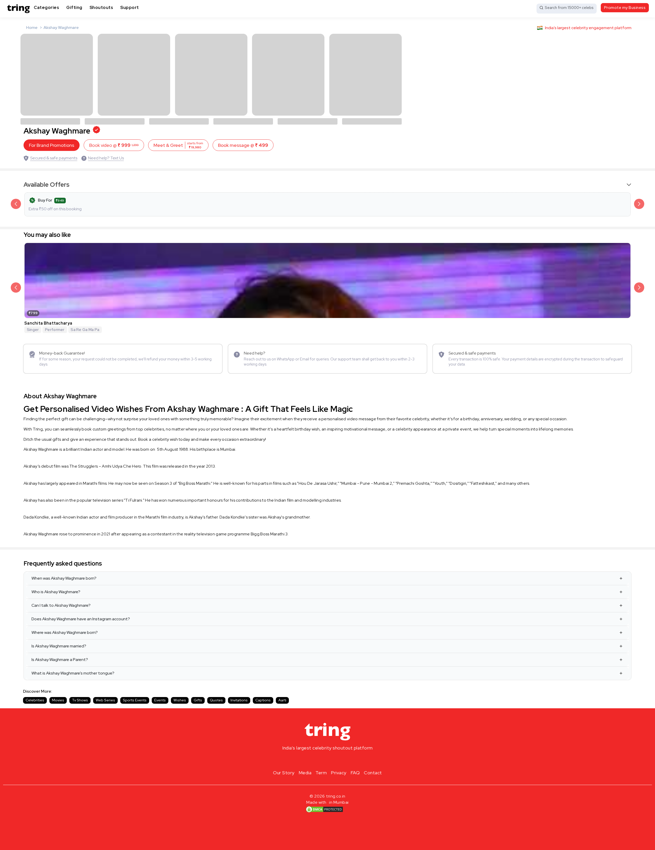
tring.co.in (335, 796)
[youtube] (336, 760)
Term (321, 773)
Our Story (283, 773)
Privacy (338, 773)
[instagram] (311, 760)
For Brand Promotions (51, 145)
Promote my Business (625, 7)
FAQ (355, 773)
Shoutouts (101, 7)
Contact (373, 773)
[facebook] (319, 760)
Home (32, 27)
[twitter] (327, 760)
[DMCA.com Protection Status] (324, 809)
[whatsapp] (344, 760)
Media (305, 773)
